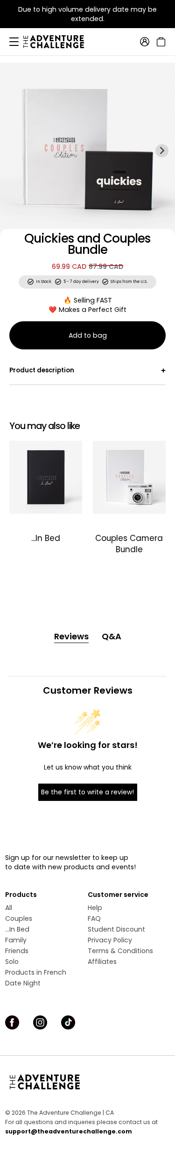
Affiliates (102, 961)
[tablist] (88, 636)
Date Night (23, 983)
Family (16, 940)
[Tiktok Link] (68, 1022)
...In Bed (17, 929)
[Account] (144, 41)
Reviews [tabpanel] (71, 636)
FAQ (94, 918)
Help (95, 907)
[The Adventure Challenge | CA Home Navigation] (87, 1081)
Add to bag (88, 335)
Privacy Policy (110, 940)
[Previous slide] (13, 150)
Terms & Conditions (120, 951)
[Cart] (159, 41)
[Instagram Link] (40, 1022)
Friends (16, 951)
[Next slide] (161, 150)
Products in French (35, 972)
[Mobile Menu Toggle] (14, 42)
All (8, 907)
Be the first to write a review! (87, 792)
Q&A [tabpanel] (111, 636)
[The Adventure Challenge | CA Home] (58, 41)
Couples (18, 918)
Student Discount (116, 929)
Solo (12, 961)
